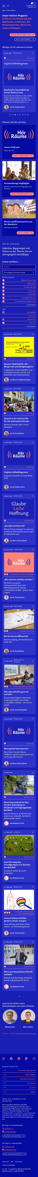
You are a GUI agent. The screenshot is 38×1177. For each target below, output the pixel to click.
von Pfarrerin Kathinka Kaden (20, 380)
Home (3, 10)
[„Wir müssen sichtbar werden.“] (33, 550)
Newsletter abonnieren (28, 1079)
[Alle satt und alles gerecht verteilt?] (33, 661)
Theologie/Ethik (29, 521)
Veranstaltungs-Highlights (26, 574)
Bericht (18, 660)
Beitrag (18, 334)
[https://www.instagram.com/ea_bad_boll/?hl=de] (3, 1058)
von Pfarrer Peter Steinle (18, 540)
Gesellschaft (30, 58)
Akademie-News (29, 797)
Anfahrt (33, 1092)
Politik (15, 686)
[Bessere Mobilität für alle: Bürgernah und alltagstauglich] (33, 334)
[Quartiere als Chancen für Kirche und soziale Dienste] (33, 389)
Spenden (33, 1088)
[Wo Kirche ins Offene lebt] (33, 606)
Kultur (32, 631)
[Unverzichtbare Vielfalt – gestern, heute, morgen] (33, 887)
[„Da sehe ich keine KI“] (33, 496)
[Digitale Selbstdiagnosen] (33, 53)
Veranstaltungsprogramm (27, 1070)
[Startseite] (31, 3)
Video (17, 662)
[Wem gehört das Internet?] (33, 719)
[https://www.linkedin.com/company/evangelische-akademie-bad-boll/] (19, 1058)
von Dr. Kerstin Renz (17, 433)
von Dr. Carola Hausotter (18, 710)
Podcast (17, 53)
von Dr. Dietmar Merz (17, 107)
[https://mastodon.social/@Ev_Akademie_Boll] (26, 1058)
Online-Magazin (30, 1075)
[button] (3, 6)
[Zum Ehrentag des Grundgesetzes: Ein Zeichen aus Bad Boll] (33, 832)
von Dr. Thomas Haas (17, 597)
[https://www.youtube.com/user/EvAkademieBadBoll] (34, 1058)
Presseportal (31, 1083)
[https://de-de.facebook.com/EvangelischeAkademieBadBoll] (11, 1058)
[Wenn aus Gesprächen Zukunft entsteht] (33, 942)
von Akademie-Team (17, 823)
